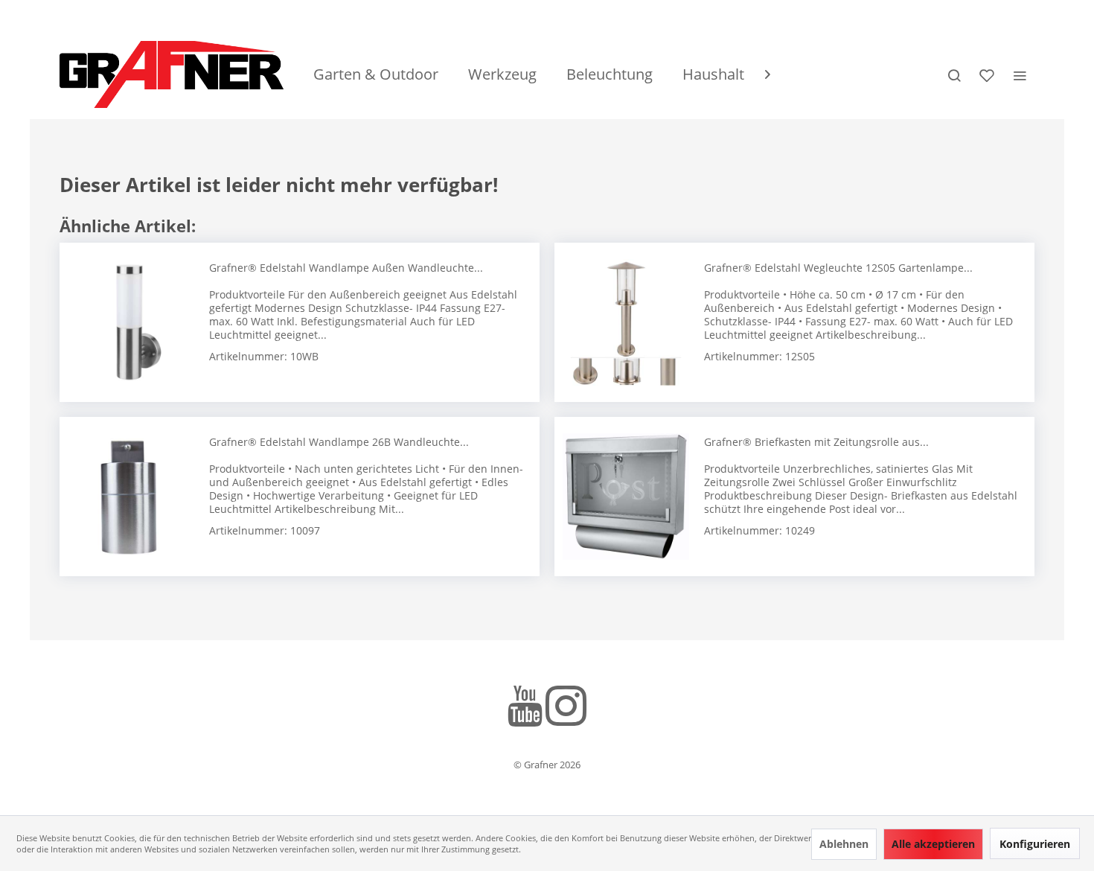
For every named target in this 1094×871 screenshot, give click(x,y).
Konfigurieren (1034, 844)
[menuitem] (375, 74)
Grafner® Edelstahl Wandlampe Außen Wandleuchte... (346, 268)
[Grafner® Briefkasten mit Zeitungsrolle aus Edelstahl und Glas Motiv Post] (626, 497)
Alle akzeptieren (933, 844)
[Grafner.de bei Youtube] (525, 708)
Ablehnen (844, 844)
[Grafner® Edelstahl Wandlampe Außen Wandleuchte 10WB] (131, 322)
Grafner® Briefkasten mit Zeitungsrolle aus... (816, 442)
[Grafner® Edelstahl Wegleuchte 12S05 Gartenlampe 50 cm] (626, 322)
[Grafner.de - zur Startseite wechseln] (172, 74)
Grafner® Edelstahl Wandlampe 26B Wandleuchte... (339, 442)
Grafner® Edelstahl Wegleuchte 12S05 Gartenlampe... (838, 268)
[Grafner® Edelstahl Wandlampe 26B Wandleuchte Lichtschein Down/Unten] (131, 497)
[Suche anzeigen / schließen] (954, 74)
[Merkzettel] (987, 74)
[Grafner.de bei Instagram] (566, 708)
